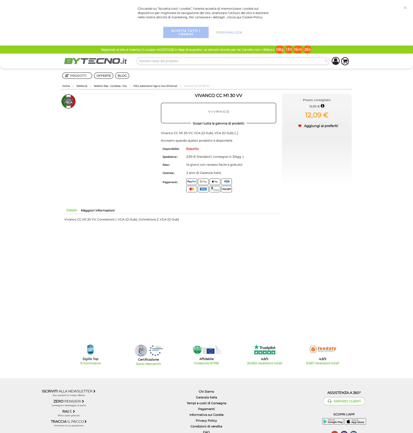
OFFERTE (104, 76)
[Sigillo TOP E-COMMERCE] (90, 349)
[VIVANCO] (218, 113)
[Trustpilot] (264, 349)
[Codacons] (206, 349)
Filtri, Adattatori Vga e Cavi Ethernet (155, 85)
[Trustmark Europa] (155, 350)
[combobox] (233, 61)
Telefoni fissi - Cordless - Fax (111, 85)
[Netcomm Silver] (140, 350)
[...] (236, 133)
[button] (317, 126)
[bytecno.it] (95, 61)
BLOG (122, 76)
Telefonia (82, 85)
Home (66, 85)
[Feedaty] (322, 349)
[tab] (71, 210)
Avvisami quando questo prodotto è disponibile (196, 140)
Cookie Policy (252, 17)
